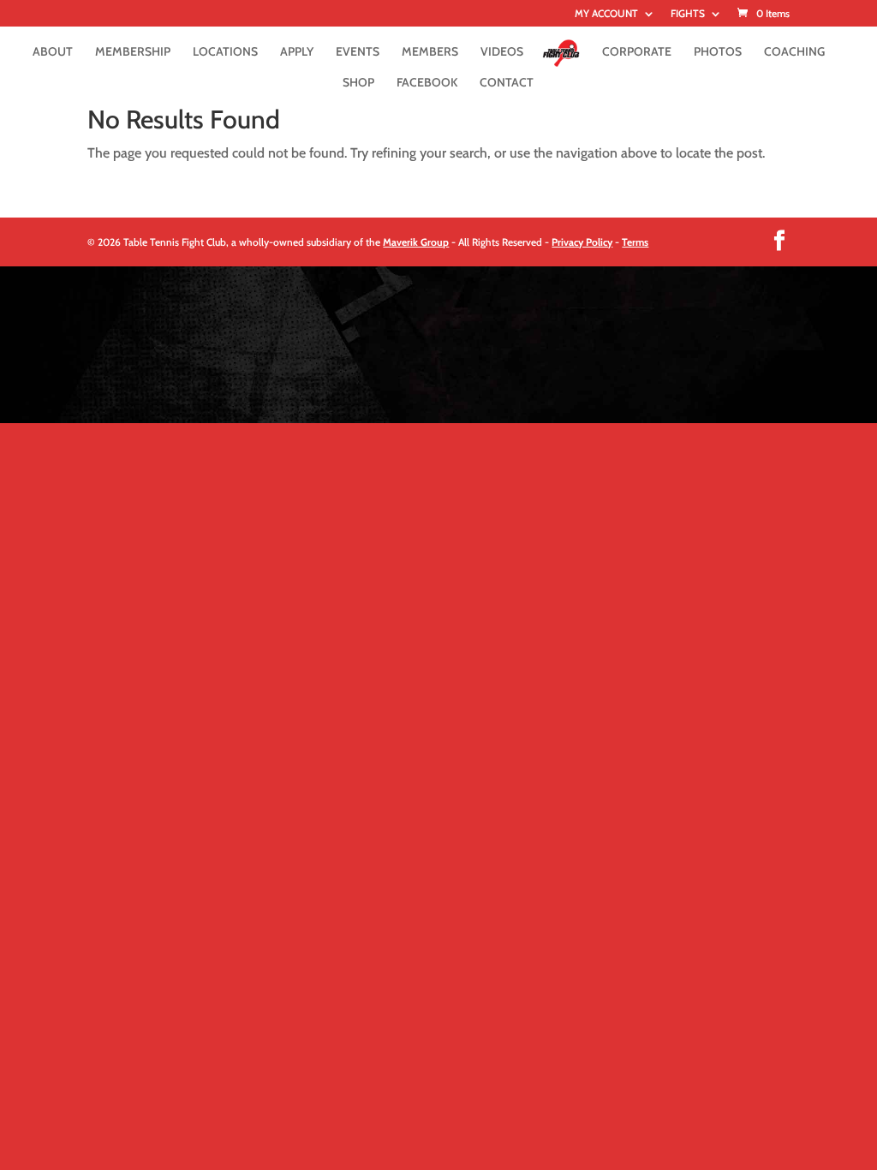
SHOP (358, 83)
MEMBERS (430, 52)
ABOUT (53, 52)
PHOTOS (718, 52)
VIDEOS (501, 52)
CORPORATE (636, 52)
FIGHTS (688, 14)
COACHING (794, 52)
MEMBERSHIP (132, 52)
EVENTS (357, 52)
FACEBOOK (427, 83)
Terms (635, 242)
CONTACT (507, 83)
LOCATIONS (225, 52)
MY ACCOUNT (606, 14)
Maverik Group (416, 242)
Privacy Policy (582, 242)
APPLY (296, 52)
